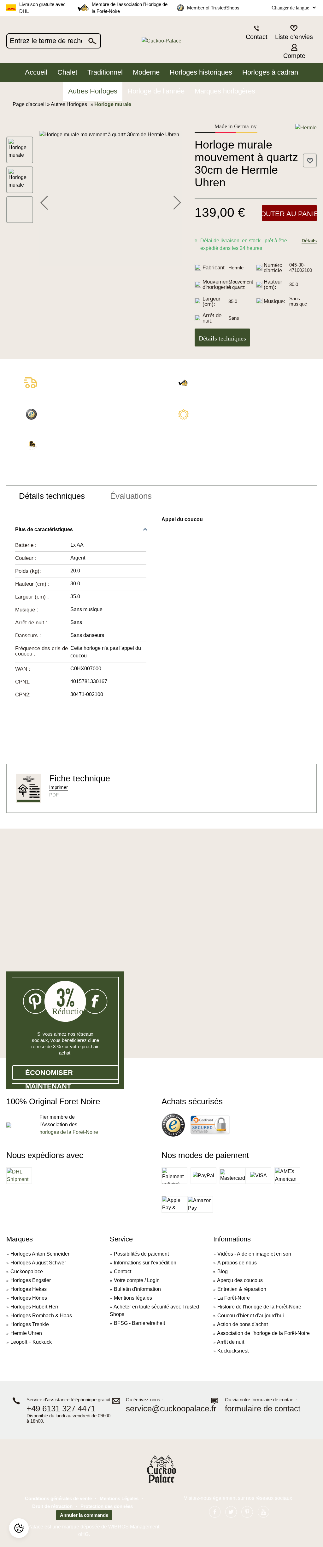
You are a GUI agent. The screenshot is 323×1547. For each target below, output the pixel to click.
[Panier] (313, 50)
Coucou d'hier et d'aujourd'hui (250, 1315)
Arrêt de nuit (230, 1342)
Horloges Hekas (28, 1289)
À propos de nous (237, 1262)
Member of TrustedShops (213, 7)
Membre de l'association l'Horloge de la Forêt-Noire (129, 8)
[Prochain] (177, 202)
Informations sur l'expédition (145, 1262)
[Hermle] (306, 127)
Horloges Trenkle (29, 1324)
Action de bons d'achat (242, 1324)
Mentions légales (133, 1298)
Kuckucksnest (233, 1350)
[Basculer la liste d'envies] (310, 160)
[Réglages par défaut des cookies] (18, 1528)
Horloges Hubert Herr (34, 1306)
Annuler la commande (84, 1515)
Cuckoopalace (26, 1271)
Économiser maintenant (49, 1074)
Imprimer (58, 787)
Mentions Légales (119, 1498)
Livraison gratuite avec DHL (42, 8)
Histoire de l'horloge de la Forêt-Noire (259, 1306)
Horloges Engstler (30, 1280)
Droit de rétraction (52, 1506)
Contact (122, 1271)
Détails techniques (222, 338)
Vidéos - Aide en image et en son (254, 1254)
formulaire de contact (262, 1408)
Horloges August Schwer (38, 1262)
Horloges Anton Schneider (39, 1254)
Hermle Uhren (26, 1333)
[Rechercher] (93, 40)
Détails (309, 240)
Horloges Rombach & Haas (41, 1315)
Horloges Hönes (28, 1298)
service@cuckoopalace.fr (171, 1408)
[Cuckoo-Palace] (161, 41)
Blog (222, 1271)
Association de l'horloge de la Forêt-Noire (263, 1333)
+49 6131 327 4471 (60, 1408)
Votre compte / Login (137, 1280)
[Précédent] (44, 202)
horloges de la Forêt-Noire (68, 1132)
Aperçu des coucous (240, 1280)
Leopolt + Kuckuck (31, 1342)
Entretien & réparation (241, 1289)
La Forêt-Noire (233, 1298)
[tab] (52, 496)
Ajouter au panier (289, 214)
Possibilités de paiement (141, 1254)
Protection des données (106, 1506)
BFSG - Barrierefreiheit (139, 1323)
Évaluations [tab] (131, 496)
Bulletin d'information (137, 1289)
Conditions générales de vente (58, 1498)
